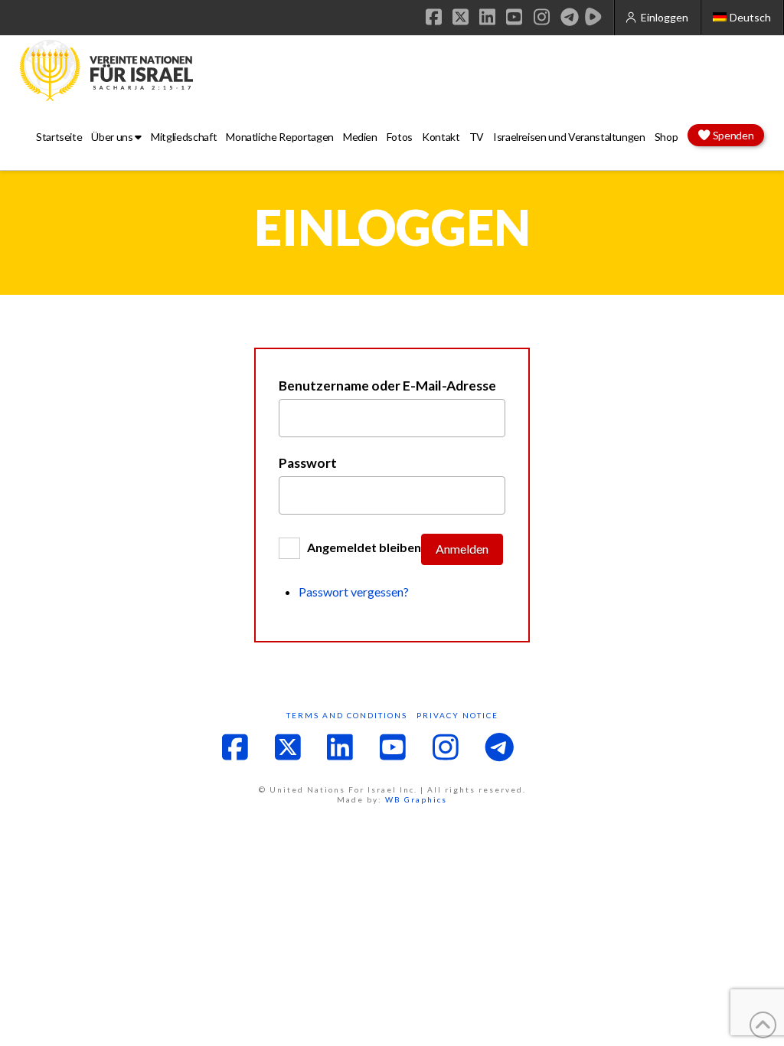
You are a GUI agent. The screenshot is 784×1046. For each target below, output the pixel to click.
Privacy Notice (457, 715)
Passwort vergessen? (354, 591)
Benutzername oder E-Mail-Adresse (387, 386)
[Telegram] (569, 17)
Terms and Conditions (346, 715)
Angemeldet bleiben (364, 548)
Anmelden (462, 548)
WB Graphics (416, 799)
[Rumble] (593, 17)
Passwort (308, 463)
